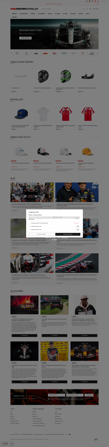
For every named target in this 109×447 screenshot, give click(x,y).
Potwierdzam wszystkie (67, 234)
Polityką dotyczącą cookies (57, 216)
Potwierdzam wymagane (41, 234)
